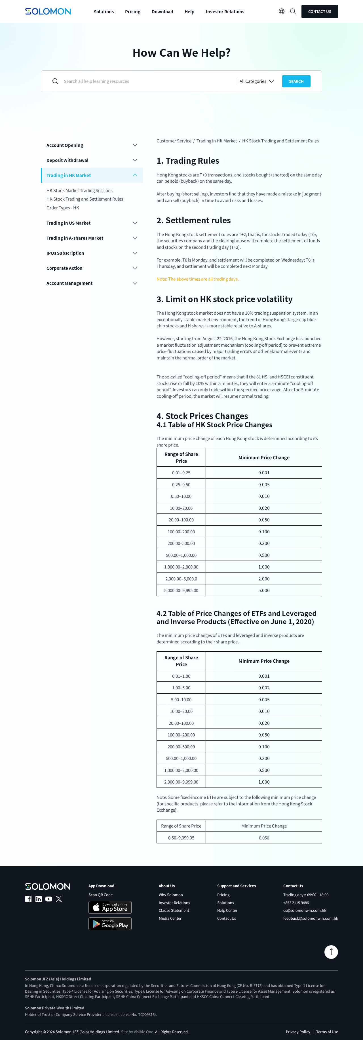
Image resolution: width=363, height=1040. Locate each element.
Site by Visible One (137, 1031)
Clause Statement (174, 910)
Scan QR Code (100, 894)
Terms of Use (327, 1031)
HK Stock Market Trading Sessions (80, 190)
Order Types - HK (63, 207)
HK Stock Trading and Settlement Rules (85, 199)
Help (190, 11)
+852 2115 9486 (296, 902)
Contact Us (319, 11)
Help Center (227, 910)
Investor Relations (225, 11)
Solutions (225, 902)
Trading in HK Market (217, 141)
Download (162, 11)
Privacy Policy (298, 1031)
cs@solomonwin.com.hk (304, 910)
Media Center (170, 918)
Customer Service (174, 141)
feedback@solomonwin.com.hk (310, 918)
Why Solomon (171, 894)
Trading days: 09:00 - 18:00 (305, 894)
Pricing (132, 11)
